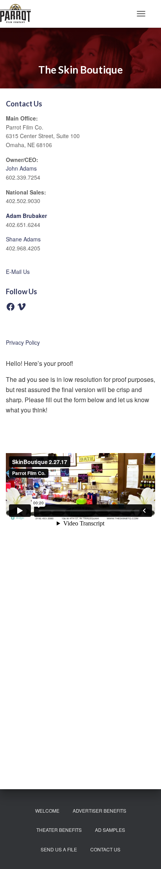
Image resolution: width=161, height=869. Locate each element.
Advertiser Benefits (99, 810)
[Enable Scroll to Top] (146, 853)
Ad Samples (110, 829)
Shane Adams (23, 239)
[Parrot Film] (18, 13)
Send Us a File (59, 849)
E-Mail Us (18, 271)
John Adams (21, 168)
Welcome (47, 810)
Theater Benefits (59, 829)
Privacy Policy (23, 342)
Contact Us (105, 849)
